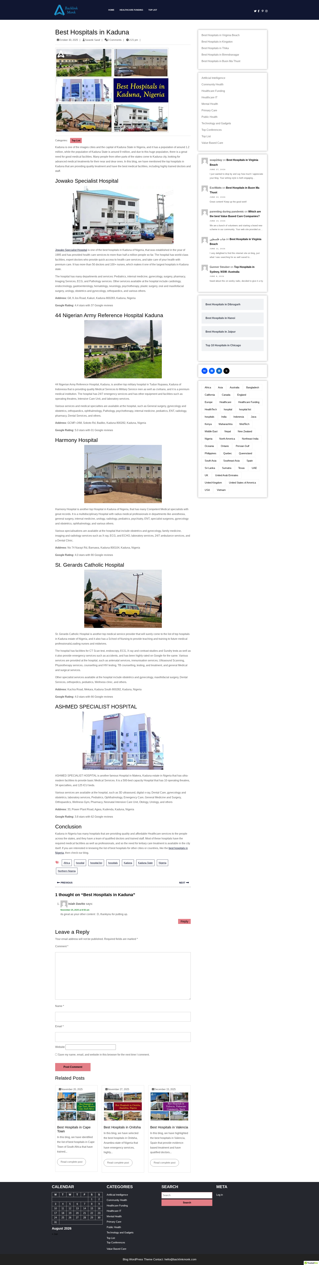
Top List (152, 10)
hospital (80, 862)
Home (111, 10)
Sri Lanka (210, 468)
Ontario (225, 446)
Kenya (208, 424)
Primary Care (209, 110)
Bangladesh (252, 387)
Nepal (227, 431)
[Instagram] (265, 11)
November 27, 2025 (118, 1089)
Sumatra (226, 468)
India (223, 416)
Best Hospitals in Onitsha (122, 1127)
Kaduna (128, 862)
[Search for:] (186, 1195)
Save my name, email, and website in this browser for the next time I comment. (104, 1054)
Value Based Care (212, 142)
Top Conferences (212, 129)
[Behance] (205, 371)
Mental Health (210, 103)
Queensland (245, 453)
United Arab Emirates (226, 475)
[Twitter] (254, 11)
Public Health (209, 116)
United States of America (242, 482)
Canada (226, 394)
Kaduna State (145, 862)
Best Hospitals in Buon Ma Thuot (221, 61)
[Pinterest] (262, 11)
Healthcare (225, 402)
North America (227, 438)
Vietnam (221, 489)
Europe (209, 402)
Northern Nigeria (67, 871)
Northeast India (250, 438)
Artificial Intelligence (213, 78)
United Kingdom (213, 482)
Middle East (211, 431)
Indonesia (238, 416)
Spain (250, 460)
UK (206, 475)
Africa (67, 862)
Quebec (227, 453)
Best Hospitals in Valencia (169, 1127)
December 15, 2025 (165, 1089)
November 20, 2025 (72, 1089)
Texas (241, 468)
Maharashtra (225, 424)
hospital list (96, 862)
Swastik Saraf (92, 39)
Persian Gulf (242, 446)
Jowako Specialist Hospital (71, 250)
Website (60, 1047)
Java (253, 416)
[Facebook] (258, 11)
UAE (254, 468)
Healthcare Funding (131, 10)
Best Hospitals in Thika (215, 48)
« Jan (55, 1234)
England (241, 394)
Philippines (210, 453)
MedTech (244, 424)
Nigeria (162, 862)
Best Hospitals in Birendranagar (220, 54)
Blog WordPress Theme (137, 1259)
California (210, 394)
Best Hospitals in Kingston (217, 41)
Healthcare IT (209, 97)
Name (59, 1006)
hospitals (113, 862)
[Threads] (226, 371)
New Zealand (245, 431)
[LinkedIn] (219, 371)
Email (59, 1026)
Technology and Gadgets (216, 123)
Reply (184, 921)
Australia (234, 387)
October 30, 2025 (68, 39)
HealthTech (211, 409)
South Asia (210, 460)
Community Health (212, 84)
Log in (219, 1194)
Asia (220, 387)
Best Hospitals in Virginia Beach (221, 35)
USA (207, 489)
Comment (61, 946)
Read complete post (69, 1160)
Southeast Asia (231, 460)
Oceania (209, 446)
